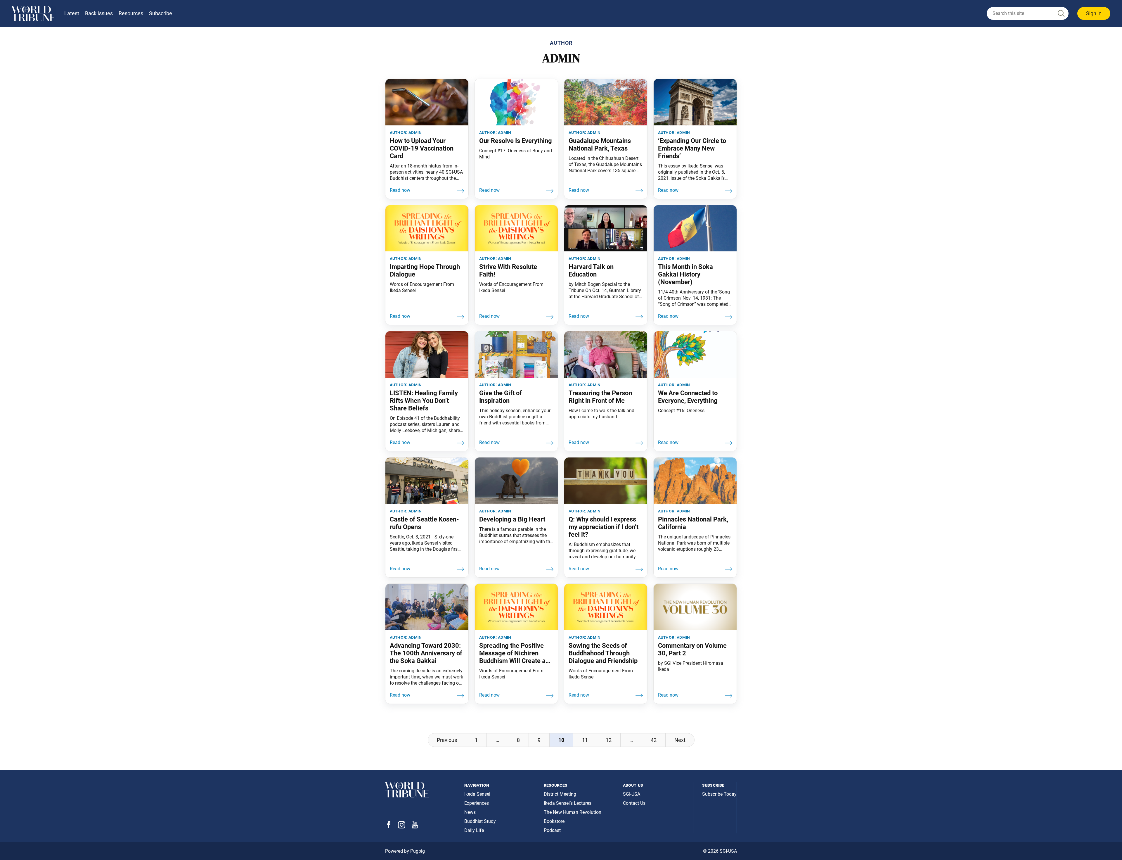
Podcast (552, 830)
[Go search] (1061, 13)
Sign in (1094, 13)
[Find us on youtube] (414, 827)
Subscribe (160, 13)
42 (654, 740)
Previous (447, 740)
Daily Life (474, 830)
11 (585, 740)
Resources (131, 13)
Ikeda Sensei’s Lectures (567, 803)
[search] (1028, 13)
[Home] (34, 13)
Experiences (476, 803)
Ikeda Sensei (477, 794)
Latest (71, 13)
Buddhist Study (480, 821)
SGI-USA (631, 794)
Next (679, 740)
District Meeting (560, 794)
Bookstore (554, 821)
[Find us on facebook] (388, 826)
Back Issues (99, 13)
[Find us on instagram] (401, 827)
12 (609, 740)
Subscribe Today (719, 794)
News (470, 812)
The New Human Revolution (572, 812)
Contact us (634, 803)
